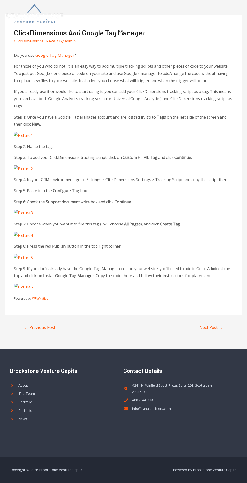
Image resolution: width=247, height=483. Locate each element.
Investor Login (217, 31)
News (191, 31)
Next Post (211, 327)
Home (76, 31)
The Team (118, 31)
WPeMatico (40, 298)
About (95, 31)
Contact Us (168, 31)
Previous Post (39, 327)
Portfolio (143, 31)
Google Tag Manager (54, 55)
